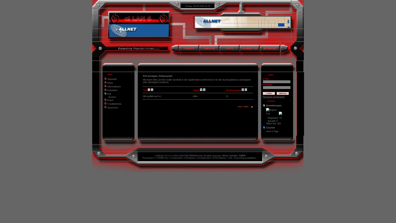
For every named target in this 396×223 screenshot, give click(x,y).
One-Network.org (193, 155)
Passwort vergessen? (274, 97)
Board (110, 100)
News (110, 83)
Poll (109, 94)
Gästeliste (112, 90)
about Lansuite (229, 155)
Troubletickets (114, 104)
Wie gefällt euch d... (152, 96)
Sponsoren (112, 107)
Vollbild (242, 155)
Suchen (112, 97)
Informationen (114, 86)
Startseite (112, 79)
